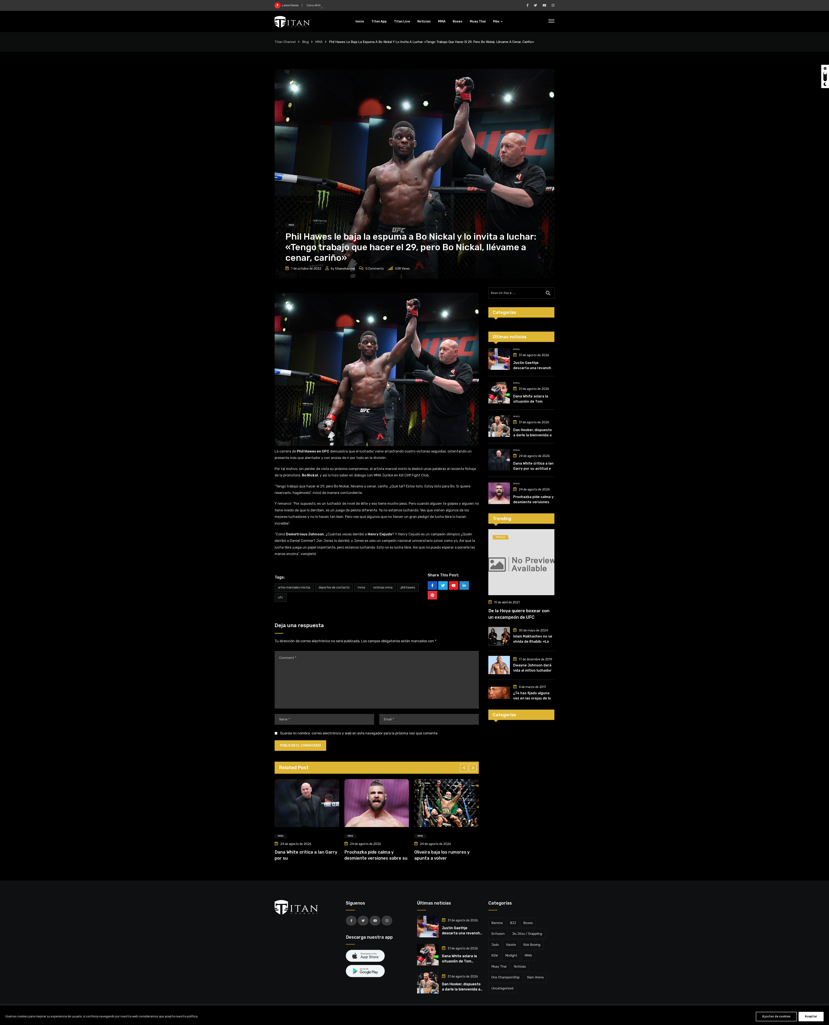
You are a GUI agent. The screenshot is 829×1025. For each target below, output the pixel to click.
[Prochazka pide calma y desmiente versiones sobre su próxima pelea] (499, 493)
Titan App (379, 21)
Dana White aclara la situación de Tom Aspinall (530, 401)
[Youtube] (453, 585)
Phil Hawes (408, 587)
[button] (464, 768)
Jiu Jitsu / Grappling (527, 934)
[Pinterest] (432, 595)
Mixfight (511, 955)
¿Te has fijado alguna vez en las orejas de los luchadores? (533, 698)
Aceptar (811, 1016)
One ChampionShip (505, 977)
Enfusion (498, 934)
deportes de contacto (334, 587)
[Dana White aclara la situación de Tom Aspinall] (499, 392)
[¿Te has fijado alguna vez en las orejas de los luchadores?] (499, 693)
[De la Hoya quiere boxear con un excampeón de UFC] (521, 562)
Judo (495, 945)
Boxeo (457, 21)
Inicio (360, 21)
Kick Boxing (531, 945)
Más (496, 21)
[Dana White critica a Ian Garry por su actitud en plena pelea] (499, 459)
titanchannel (345, 268)
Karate (511, 945)
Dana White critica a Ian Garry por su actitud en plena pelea (533, 468)
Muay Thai (478, 21)
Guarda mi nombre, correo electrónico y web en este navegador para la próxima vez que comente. (359, 733)
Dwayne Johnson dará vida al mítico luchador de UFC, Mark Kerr (532, 670)
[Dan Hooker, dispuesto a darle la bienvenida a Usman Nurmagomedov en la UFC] (499, 426)
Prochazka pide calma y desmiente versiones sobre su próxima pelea (533, 502)
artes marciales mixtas (294, 587)
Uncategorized (502, 988)
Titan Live (402, 21)
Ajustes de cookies (776, 1016)
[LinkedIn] (464, 585)
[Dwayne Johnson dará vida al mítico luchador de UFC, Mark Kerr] (499, 665)
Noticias (424, 21)
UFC (280, 597)
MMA (441, 21)
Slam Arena (535, 977)
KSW (494, 955)
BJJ (513, 923)
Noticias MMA (382, 587)
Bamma (497, 923)
